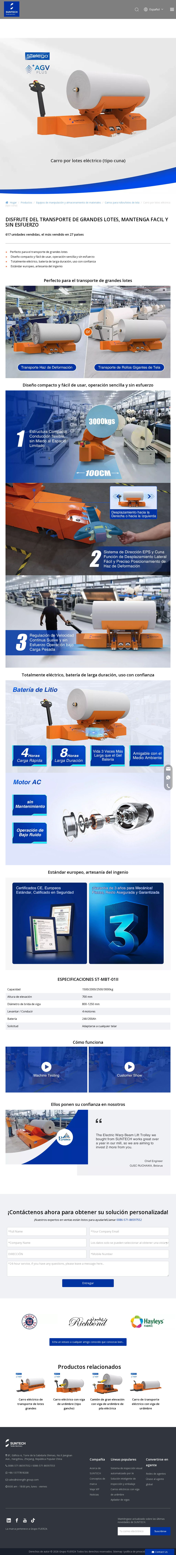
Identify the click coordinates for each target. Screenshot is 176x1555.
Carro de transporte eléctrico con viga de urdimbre (146, 1404)
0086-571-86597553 (44, 1465)
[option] (29, 1321)
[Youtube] (25, 1520)
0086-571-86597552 (19, 1465)
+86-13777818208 (18, 1472)
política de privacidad (135, 1551)
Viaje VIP (94, 1489)
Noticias (94, 1494)
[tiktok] (33, 1520)
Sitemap (117, 1551)
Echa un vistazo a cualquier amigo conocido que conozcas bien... (88, 1342)
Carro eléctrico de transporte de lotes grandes (30, 1404)
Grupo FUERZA (39, 1528)
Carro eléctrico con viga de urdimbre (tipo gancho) (69, 1404)
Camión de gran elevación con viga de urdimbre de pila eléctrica (107, 1404)
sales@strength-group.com (24, 1479)
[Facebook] (17, 1520)
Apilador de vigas (120, 1499)
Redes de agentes (156, 1473)
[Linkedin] (9, 1520)
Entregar (88, 1283)
